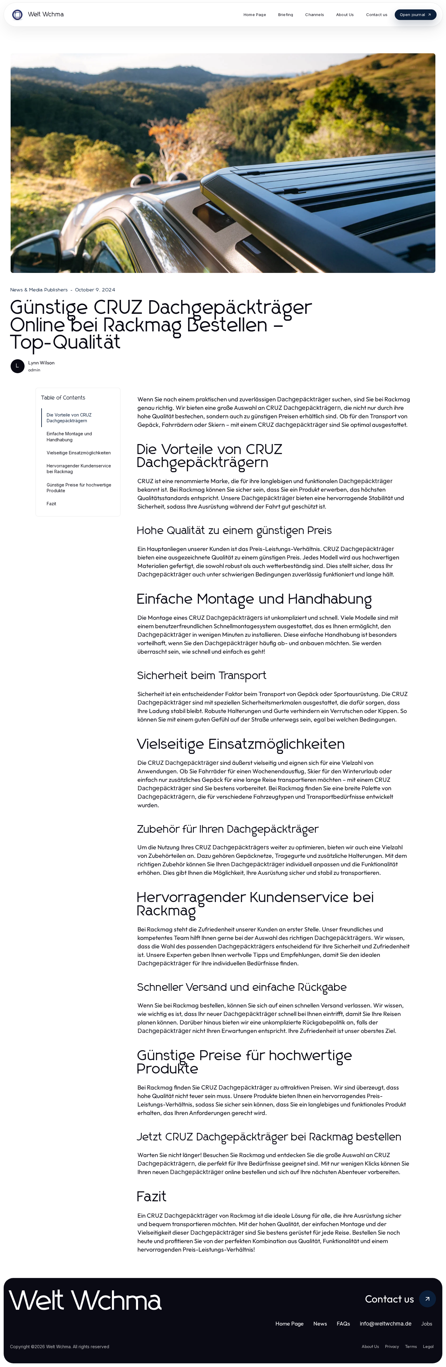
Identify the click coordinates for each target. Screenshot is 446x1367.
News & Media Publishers (39, 289)
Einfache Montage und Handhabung (69, 436)
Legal (428, 1346)
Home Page (289, 1323)
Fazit (51, 503)
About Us (370, 1346)
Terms (411, 1346)
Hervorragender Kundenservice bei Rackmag (79, 468)
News (320, 1323)
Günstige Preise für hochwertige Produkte (79, 487)
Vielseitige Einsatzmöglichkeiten (79, 452)
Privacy (392, 1346)
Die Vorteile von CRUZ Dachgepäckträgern (69, 417)
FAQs (343, 1323)
